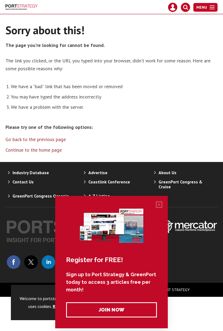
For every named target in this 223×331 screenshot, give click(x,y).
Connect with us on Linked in (48, 262)
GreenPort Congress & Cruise (180, 184)
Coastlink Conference (109, 181)
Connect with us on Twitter (31, 262)
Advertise (97, 172)
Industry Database (31, 172)
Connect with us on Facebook (14, 262)
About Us (167, 172)
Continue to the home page (33, 150)
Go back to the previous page (35, 139)
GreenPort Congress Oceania (41, 196)
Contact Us (23, 181)
